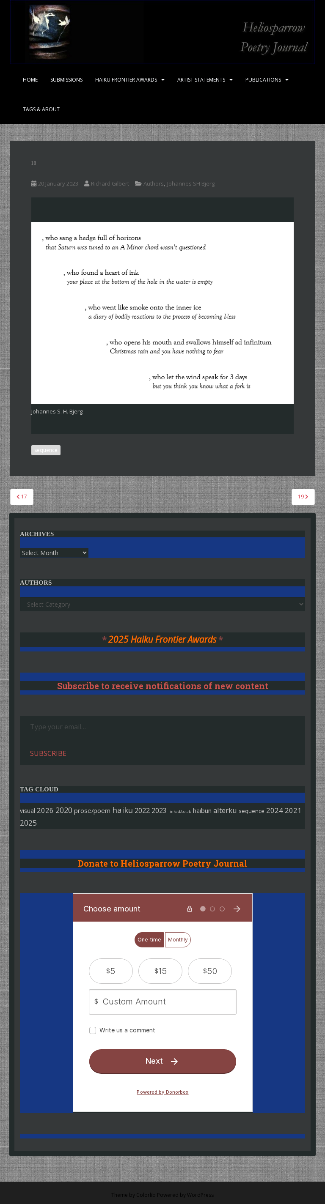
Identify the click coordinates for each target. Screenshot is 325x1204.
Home (30, 79)
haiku (122, 809)
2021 (293, 810)
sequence (46, 450)
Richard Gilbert (110, 183)
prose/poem (92, 810)
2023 (159, 810)
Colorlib (146, 1195)
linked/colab (179, 811)
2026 (45, 810)
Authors (153, 183)
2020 (63, 810)
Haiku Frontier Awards (126, 79)
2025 (28, 823)
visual (27, 811)
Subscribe (48, 753)
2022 (142, 810)
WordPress (200, 1195)
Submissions (66, 79)
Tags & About (41, 109)
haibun (202, 810)
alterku (225, 810)
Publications (263, 79)
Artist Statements (201, 79)
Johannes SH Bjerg (191, 183)
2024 (274, 810)
